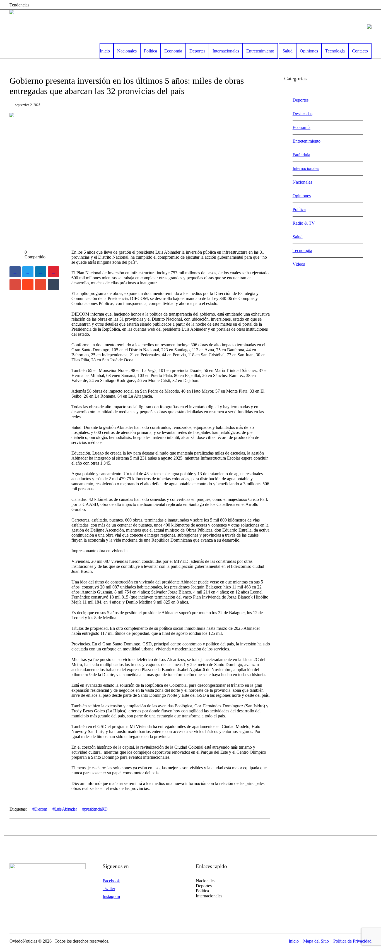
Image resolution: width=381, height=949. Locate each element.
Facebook (111, 880)
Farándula (301, 154)
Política (299, 209)
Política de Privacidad (352, 941)
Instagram (111, 896)
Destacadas (302, 113)
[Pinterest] (53, 271)
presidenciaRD (96, 809)
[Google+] (15, 284)
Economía (301, 127)
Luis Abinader (65, 809)
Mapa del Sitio (316, 941)
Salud (298, 236)
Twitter (109, 888)
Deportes (300, 100)
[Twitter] (27, 271)
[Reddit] (27, 284)
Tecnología (302, 250)
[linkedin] (40, 271)
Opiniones (302, 195)
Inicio (294, 941)
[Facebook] (15, 271)
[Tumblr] (53, 284)
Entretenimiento (306, 141)
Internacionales (306, 168)
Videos (299, 264)
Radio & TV (304, 223)
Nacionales (302, 182)
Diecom (40, 809)
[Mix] (40, 284)
